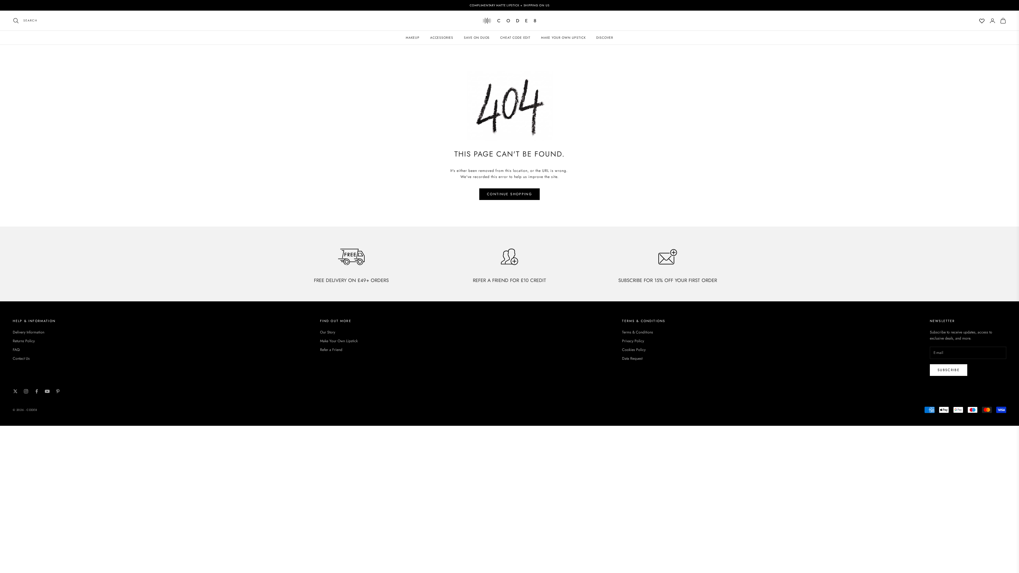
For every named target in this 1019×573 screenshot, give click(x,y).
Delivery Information (28, 332)
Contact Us (21, 358)
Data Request (632, 358)
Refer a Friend (331, 349)
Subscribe (949, 369)
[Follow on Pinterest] (58, 391)
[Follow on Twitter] (15, 391)
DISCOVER (604, 37)
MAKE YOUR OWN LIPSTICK (563, 37)
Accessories (441, 37)
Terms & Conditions (637, 332)
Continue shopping (509, 194)
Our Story (327, 332)
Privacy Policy (633, 341)
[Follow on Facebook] (36, 391)
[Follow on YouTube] (47, 391)
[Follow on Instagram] (26, 391)
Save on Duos (477, 37)
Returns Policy (24, 341)
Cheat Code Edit (515, 37)
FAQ (16, 349)
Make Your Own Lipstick (339, 341)
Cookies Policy (634, 349)
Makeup (413, 37)
